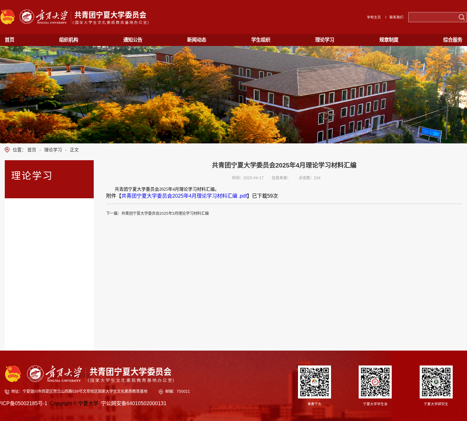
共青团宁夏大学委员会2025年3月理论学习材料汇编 (165, 213)
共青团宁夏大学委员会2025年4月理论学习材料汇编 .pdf (184, 196)
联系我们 (396, 17)
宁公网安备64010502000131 (133, 403)
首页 (31, 149)
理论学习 (53, 149)
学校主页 (374, 17)
